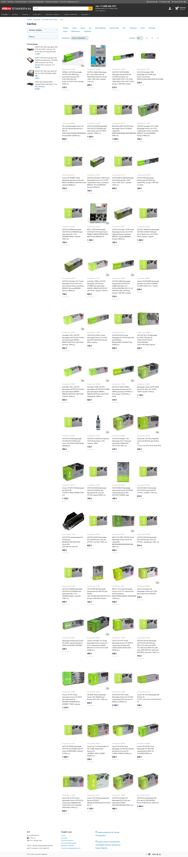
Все (139, 38)
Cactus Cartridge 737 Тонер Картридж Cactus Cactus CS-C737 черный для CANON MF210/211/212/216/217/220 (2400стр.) (97, 645)
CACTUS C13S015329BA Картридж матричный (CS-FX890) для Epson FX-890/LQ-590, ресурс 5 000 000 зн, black (122, 391)
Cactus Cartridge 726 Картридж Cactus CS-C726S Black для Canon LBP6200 (147, 591)
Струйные (87, 31)
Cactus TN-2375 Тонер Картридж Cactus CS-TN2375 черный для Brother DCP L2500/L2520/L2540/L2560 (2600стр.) (122, 645)
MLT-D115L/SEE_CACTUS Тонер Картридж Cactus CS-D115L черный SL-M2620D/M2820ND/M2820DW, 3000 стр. (123, 542)
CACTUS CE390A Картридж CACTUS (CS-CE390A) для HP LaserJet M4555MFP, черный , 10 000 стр (72, 750)
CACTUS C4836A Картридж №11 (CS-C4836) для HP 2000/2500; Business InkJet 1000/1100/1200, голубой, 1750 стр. (97, 76)
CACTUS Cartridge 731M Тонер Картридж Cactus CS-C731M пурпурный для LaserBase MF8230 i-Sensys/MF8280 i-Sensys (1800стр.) (123, 234)
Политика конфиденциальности (69, 1)
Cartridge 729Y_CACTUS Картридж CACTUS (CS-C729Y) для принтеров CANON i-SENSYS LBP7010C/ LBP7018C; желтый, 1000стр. (73, 340)
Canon (74, 28)
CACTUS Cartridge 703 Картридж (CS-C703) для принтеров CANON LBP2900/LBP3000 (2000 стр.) (123, 801)
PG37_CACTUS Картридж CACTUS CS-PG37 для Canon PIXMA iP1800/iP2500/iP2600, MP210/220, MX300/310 (97, 233)
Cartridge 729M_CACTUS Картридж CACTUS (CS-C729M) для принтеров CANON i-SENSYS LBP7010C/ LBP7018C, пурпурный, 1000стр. (98, 391)
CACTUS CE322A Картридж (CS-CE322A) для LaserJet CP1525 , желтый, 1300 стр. (97, 539)
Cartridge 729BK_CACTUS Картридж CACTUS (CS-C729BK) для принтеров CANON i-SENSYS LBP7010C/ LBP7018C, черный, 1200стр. (97, 286)
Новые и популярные (78, 38)
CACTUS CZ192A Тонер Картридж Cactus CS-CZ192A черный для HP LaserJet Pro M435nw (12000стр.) (122, 698)
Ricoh (143, 28)
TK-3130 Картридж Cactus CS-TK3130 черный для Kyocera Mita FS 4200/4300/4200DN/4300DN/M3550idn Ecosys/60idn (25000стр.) (73, 130)
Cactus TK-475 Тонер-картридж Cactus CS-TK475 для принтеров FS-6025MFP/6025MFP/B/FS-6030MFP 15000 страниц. (72, 699)
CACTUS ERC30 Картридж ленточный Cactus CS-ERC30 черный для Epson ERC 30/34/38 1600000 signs (122, 491)
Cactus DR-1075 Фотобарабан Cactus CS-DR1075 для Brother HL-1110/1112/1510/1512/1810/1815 (148, 442)
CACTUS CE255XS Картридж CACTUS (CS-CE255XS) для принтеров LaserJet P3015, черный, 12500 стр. (97, 129)
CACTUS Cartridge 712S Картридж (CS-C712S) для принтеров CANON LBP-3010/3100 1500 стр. (121, 442)
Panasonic (133, 28)
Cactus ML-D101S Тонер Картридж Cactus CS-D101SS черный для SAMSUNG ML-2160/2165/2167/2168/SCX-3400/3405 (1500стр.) (72, 802)
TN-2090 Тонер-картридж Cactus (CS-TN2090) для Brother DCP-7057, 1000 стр (97, 697)
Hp (90, 28)
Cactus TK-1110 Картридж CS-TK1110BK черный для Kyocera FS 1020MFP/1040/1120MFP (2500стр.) (98, 751)
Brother (65, 28)
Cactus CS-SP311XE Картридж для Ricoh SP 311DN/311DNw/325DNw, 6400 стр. (73, 491)
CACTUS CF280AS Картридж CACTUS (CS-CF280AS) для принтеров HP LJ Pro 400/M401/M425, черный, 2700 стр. (72, 593)
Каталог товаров (35, 30)
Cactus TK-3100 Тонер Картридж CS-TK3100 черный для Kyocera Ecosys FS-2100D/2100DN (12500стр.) (123, 750)
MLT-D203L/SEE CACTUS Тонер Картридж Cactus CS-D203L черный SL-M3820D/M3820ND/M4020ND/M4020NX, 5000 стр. (123, 130)
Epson (83, 28)
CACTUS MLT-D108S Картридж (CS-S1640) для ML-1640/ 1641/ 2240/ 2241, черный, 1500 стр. (123, 181)
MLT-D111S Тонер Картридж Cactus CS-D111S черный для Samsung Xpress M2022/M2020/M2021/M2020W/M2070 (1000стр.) (123, 593)
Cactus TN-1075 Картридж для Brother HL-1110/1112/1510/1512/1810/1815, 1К (148, 698)
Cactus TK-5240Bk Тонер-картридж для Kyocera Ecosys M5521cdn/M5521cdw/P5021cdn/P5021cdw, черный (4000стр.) (73, 181)
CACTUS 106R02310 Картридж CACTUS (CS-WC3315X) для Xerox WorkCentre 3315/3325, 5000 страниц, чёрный (148, 233)
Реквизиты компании (51, 1)
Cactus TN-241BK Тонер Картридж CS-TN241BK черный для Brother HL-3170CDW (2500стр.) (145, 750)
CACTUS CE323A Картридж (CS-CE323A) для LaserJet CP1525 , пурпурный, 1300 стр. (148, 539)
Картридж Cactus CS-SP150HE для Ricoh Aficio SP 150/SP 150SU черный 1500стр (148, 389)
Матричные (75, 31)
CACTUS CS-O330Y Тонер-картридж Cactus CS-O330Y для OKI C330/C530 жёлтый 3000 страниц (97, 338)
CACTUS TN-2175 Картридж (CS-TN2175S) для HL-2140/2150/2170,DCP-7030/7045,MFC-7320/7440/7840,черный (147, 340)
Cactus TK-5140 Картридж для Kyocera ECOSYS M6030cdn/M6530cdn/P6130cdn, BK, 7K (98, 801)
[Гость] (170, 8)
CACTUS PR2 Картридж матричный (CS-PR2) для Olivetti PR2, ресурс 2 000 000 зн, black (147, 181)
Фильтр (31, 37)
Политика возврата (21, 1)
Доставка (11, 1)
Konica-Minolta (100, 28)
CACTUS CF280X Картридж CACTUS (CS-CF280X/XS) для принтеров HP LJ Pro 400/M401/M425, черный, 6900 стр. (72, 234)
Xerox (65, 31)
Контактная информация (36, 1)
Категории (4, 14)
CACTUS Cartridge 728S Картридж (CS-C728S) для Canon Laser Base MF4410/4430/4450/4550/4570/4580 (148, 75)
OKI (124, 28)
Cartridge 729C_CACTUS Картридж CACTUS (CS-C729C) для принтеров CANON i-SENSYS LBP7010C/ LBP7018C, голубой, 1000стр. (73, 391)
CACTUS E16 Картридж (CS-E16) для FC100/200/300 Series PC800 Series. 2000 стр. (148, 800)
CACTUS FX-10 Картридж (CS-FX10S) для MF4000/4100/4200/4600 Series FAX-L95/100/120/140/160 (72, 542)
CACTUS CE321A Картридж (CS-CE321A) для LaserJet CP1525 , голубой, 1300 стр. (147, 490)
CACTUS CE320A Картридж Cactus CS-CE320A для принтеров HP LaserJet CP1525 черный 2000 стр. (96, 491)
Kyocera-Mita (114, 28)
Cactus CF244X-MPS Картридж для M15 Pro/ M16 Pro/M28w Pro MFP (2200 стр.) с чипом (148, 283)
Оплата (3, 1)
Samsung (152, 28)
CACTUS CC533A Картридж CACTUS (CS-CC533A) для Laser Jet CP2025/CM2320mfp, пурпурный (73, 442)
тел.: (105, 6)
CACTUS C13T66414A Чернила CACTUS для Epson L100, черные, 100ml (98, 441)
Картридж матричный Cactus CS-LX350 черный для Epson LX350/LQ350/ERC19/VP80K (73, 643)
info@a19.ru (102, 10)
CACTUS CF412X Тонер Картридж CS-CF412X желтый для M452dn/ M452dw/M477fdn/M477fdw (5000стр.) (123, 340)
